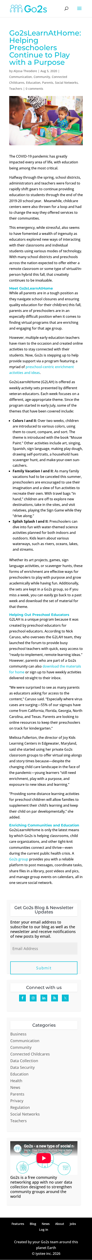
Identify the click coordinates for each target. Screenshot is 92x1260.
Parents (47, 83)
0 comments (34, 89)
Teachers (15, 89)
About (59, 1224)
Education (33, 83)
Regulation (20, 1107)
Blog (33, 1224)
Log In (43, 1229)
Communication (20, 77)
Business (18, 1034)
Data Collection (24, 1060)
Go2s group (18, 859)
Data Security (22, 1067)
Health (16, 1080)
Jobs (73, 1224)
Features (18, 1224)
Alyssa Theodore (25, 71)
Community (42, 77)
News (15, 1087)
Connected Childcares (30, 1054)
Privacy (16, 1100)
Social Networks (66, 83)
